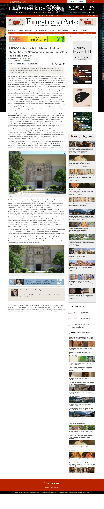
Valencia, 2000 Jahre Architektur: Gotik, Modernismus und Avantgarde (79, 255)
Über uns (41, 15)
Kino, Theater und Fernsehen (87, 33)
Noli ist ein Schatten (74, 396)
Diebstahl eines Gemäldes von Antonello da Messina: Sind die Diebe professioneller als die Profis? (81, 369)
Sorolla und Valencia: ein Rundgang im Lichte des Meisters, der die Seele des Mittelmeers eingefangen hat (81, 297)
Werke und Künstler (26, 30)
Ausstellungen (26, 33)
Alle (9, 33)
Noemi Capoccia (14, 58)
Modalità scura (86, 492)
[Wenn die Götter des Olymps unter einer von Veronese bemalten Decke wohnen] (82, 200)
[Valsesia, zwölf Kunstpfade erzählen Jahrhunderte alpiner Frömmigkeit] (82, 225)
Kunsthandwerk (57, 33)
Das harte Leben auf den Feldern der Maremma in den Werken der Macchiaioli (81, 383)
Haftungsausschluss (25, 60)
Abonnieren (81, 1)
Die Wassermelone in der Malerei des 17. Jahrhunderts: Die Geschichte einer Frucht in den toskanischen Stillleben (81, 191)
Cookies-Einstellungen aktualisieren (75, 492)
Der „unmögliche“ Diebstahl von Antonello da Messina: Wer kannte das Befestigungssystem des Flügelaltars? (81, 338)
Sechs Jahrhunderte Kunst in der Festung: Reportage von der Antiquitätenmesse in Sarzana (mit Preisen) (82, 464)
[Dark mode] (64, 64)
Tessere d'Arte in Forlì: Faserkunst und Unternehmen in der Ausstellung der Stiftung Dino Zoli (81, 283)
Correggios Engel (73, 451)
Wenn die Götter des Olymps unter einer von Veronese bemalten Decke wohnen (81, 204)
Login (72, 1)
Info (57, 15)
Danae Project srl (61, 492)
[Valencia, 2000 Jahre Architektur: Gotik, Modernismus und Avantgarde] (82, 251)
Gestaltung (83, 30)
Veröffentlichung (68, 33)
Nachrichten (12, 30)
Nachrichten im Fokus (45, 33)
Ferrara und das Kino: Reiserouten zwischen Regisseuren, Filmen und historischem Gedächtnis (80, 269)
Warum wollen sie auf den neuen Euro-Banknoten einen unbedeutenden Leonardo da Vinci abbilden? (81, 354)
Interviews (35, 33)
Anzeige (63, 15)
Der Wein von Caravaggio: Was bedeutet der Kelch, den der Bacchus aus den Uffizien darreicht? (81, 163)
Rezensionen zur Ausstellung (45, 30)
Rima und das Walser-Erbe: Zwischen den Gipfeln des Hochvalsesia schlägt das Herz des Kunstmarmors (81, 242)
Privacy (66, 492)
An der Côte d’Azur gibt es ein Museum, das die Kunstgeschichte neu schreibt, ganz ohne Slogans (82, 177)
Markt (77, 33)
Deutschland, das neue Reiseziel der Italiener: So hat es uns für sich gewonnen (82, 422)
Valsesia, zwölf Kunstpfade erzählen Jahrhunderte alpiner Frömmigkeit (78, 229)
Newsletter (49, 15)
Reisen (75, 30)
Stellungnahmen (64, 30)
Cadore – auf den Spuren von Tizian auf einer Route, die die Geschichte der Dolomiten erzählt (82, 216)
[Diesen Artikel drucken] (56, 64)
